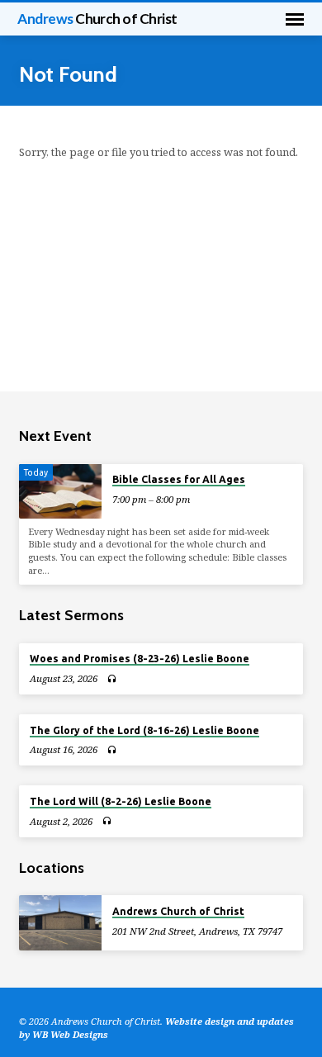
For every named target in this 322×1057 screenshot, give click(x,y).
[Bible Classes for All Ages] (60, 491)
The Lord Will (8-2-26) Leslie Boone (120, 801)
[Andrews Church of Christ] (60, 922)
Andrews (97, 18)
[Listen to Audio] (112, 678)
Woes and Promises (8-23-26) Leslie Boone (139, 658)
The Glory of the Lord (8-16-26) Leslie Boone (144, 730)
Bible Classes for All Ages (178, 479)
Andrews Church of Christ (178, 911)
